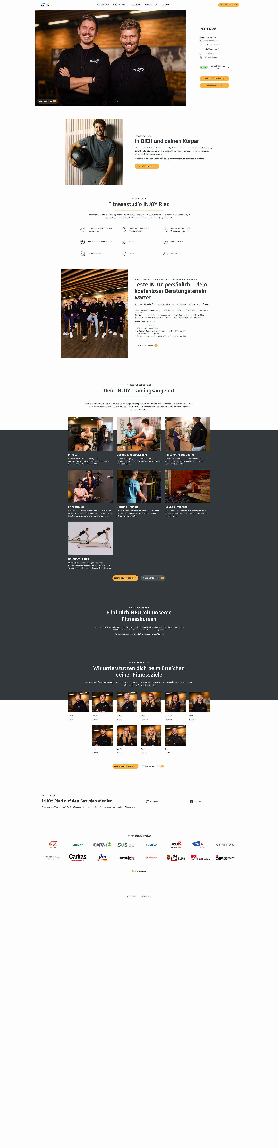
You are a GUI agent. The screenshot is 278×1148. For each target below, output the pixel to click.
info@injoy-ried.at (212, 49)
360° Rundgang (45, 101)
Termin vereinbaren (145, 345)
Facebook (197, 802)
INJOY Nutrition (211, 58)
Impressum (131, 896)
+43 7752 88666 (211, 45)
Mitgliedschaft (120, 5)
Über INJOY (135, 5)
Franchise (165, 5)
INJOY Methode (151, 5)
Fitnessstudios (102, 5)
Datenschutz (146, 896)
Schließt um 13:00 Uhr (212, 67)
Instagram (154, 802)
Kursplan (208, 53)
